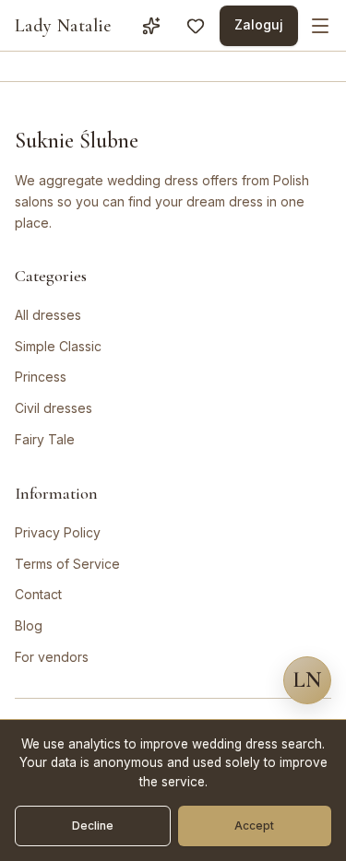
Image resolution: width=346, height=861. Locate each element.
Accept (254, 825)
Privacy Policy (58, 532)
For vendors (52, 657)
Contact (38, 594)
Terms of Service (67, 564)
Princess (40, 376)
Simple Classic (58, 346)
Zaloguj (258, 24)
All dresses (48, 315)
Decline (92, 825)
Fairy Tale (45, 439)
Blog (28, 625)
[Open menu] (320, 25)
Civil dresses (53, 408)
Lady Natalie (63, 26)
